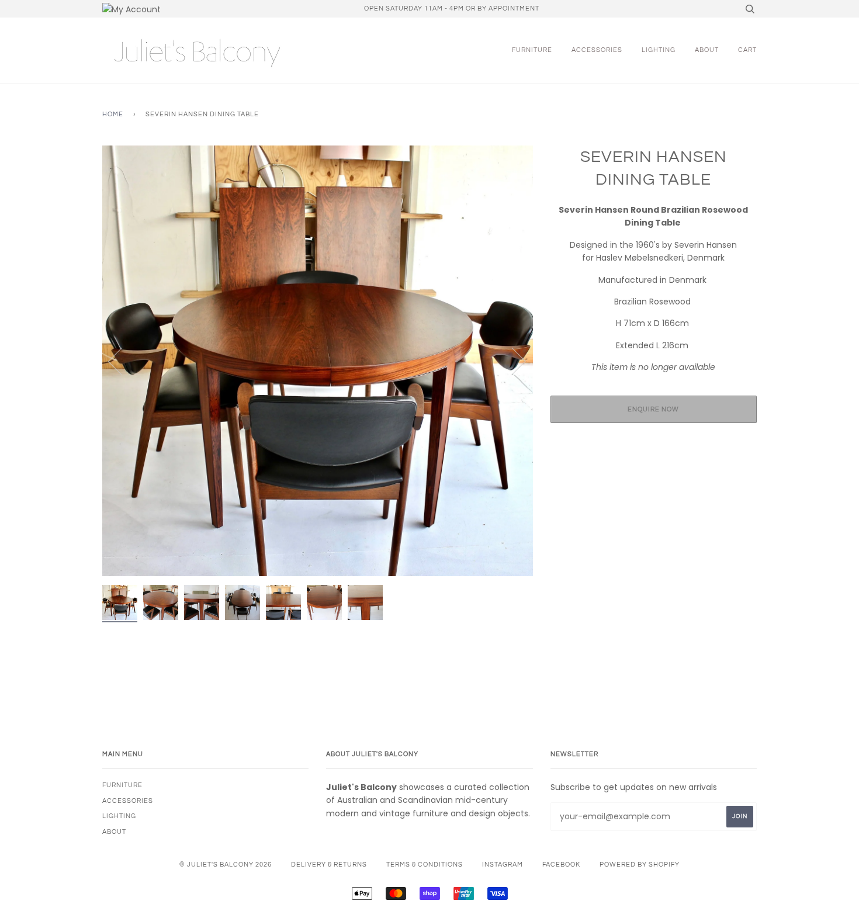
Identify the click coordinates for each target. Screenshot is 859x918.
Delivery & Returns (329, 864)
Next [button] (511, 360)
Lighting (659, 50)
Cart (747, 50)
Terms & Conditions (424, 864)
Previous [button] (122, 360)
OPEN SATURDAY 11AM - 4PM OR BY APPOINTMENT (451, 8)
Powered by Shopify (640, 864)
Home (112, 114)
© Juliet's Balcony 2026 (225, 864)
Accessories (596, 50)
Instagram (502, 864)
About (707, 50)
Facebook (561, 864)
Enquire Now (653, 409)
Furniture (532, 50)
